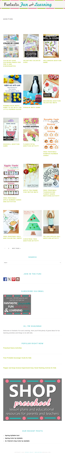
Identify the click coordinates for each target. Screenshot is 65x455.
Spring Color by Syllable (14, 438)
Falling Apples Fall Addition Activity (51, 237)
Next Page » (16, 248)
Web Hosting (38, 452)
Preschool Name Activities (12, 348)
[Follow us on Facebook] (5, 279)
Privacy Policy (29, 452)
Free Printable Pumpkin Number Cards (50, 153)
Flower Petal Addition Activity (31, 145)
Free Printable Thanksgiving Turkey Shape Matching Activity (51, 193)
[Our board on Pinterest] (13, 279)
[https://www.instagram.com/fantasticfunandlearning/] (18, 279)
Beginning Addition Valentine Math (52, 102)
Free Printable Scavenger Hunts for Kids (17, 358)
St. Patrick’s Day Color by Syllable (17, 441)
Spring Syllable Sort (12, 435)
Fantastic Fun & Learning (32, 6)
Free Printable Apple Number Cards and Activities (12, 200)
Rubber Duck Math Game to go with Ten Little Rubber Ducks (12, 107)
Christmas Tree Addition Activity (31, 240)
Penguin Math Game (31, 107)
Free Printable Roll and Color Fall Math (12, 237)
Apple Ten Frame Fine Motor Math (30, 191)
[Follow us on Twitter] (9, 279)
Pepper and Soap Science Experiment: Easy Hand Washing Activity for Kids (29, 368)
